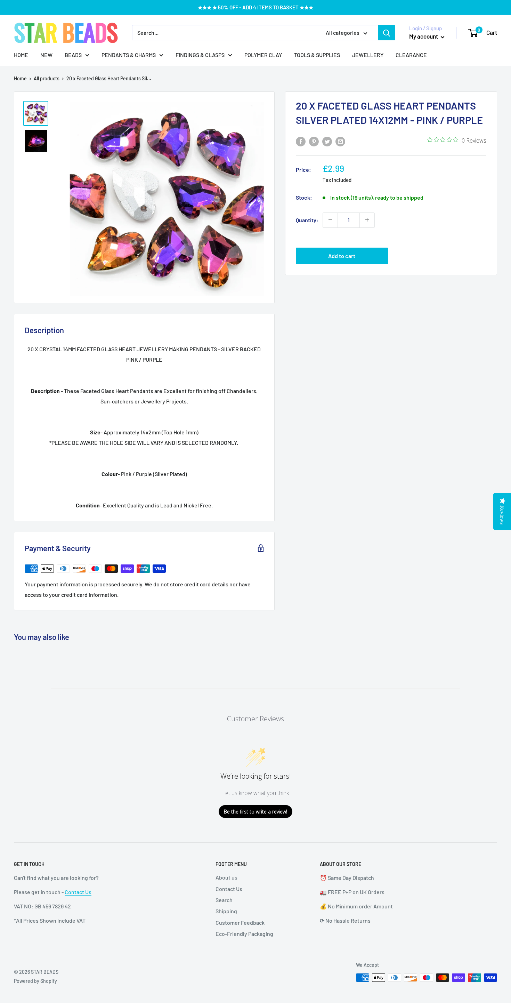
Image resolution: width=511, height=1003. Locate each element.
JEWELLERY (367, 54)
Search (224, 900)
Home (20, 78)
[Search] (386, 32)
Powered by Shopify (35, 981)
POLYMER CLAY (263, 54)
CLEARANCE (411, 54)
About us (226, 877)
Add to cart (341, 255)
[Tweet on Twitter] (327, 141)
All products (46, 78)
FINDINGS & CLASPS (200, 54)
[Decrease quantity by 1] (330, 219)
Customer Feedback (240, 922)
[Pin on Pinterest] (314, 141)
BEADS (73, 54)
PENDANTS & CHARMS (129, 54)
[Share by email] (340, 141)
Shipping (226, 911)
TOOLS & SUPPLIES (317, 54)
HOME (21, 54)
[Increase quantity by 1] (367, 219)
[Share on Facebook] (301, 141)
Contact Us (78, 892)
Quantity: (307, 219)
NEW (46, 54)
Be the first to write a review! (255, 811)
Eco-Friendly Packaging (244, 933)
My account (424, 36)
